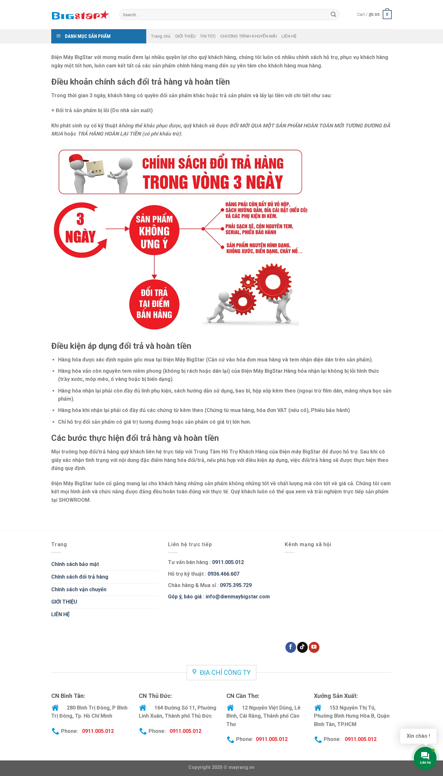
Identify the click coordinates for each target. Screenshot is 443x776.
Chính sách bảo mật (75, 564)
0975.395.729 (236, 585)
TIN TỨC (208, 36)
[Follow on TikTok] (302, 647)
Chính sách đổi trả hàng (79, 577)
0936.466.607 (223, 574)
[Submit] (333, 14)
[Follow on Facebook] (290, 647)
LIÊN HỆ (289, 36)
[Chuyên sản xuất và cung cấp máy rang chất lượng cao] (80, 14)
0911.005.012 (227, 562)
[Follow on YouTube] (314, 647)
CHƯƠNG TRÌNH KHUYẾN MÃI (248, 36)
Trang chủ (160, 36)
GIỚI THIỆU (185, 36)
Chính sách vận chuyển (78, 589)
